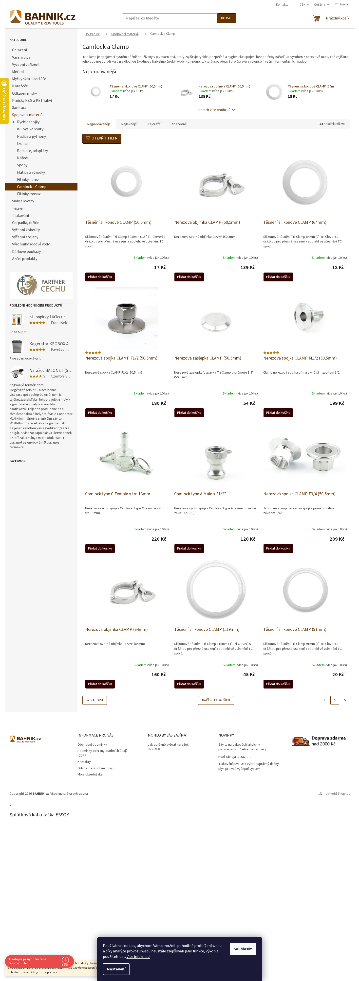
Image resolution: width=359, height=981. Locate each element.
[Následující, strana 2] (334, 700)
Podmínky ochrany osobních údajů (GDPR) (102, 753)
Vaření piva (21, 57)
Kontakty (282, 4)
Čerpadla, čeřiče (25, 222)
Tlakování (20, 215)
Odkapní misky (24, 93)
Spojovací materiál (28, 115)
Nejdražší (154, 124)
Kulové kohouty (30, 129)
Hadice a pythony (31, 136)
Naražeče (20, 86)
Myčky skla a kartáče (29, 79)
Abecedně (179, 124)
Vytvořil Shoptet (338, 793)
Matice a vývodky (31, 172)
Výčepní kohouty (26, 230)
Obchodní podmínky (92, 744)
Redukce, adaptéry (32, 151)
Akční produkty (24, 258)
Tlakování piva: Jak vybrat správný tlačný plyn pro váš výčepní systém (248, 766)
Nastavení (116, 969)
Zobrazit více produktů (213, 109)
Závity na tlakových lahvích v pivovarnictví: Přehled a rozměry (242, 747)
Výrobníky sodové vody (31, 244)
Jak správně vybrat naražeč (168, 744)
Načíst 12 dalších (216, 700)
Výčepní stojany (25, 237)
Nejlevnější (129, 124)
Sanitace (19, 107)
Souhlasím (243, 949)
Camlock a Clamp (31, 186)
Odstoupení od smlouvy (95, 768)
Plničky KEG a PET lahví (32, 100)
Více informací (138, 956)
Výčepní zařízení (25, 64)
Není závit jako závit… (234, 757)
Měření (18, 71)
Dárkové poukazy (26, 251)
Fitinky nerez (28, 179)
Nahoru (97, 700)
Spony (22, 165)
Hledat (226, 18)
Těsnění (18, 208)
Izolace (23, 143)
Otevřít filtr (104, 138)
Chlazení (19, 50)
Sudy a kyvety (23, 201)
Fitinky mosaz (29, 194)
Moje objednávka (90, 774)
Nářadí (22, 158)
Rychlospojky (28, 122)
